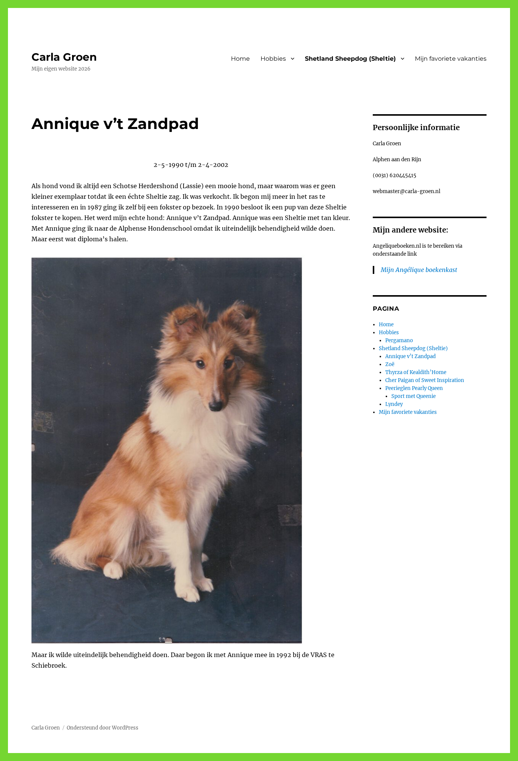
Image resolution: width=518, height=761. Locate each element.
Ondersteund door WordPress (102, 728)
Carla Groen (64, 56)
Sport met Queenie (413, 396)
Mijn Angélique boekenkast (419, 270)
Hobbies (273, 58)
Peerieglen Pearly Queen (414, 388)
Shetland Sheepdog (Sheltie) (350, 58)
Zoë (389, 364)
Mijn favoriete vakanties (451, 58)
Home (240, 58)
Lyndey (394, 404)
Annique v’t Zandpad (410, 356)
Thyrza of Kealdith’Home (415, 372)
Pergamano (399, 340)
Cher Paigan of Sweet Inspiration (424, 380)
